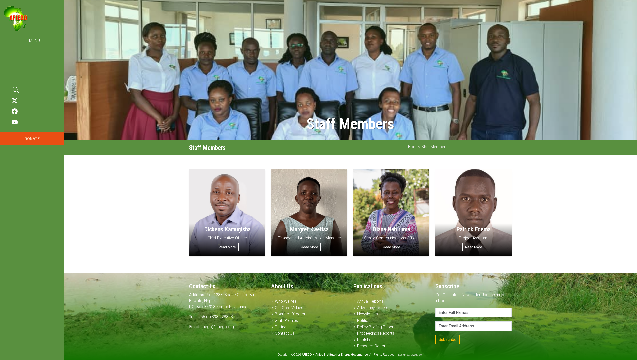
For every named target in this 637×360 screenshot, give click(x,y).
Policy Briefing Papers (376, 327)
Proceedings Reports (375, 333)
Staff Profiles (286, 320)
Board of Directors (291, 314)
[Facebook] (15, 111)
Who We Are (286, 301)
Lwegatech (417, 354)
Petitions (364, 320)
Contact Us (284, 333)
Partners (282, 327)
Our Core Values (289, 307)
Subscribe (447, 339)
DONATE (32, 138)
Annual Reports (370, 301)
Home (413, 146)
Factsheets (367, 339)
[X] (15, 100)
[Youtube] (15, 122)
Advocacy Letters (372, 307)
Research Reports (373, 346)
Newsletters (367, 314)
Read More (227, 247)
